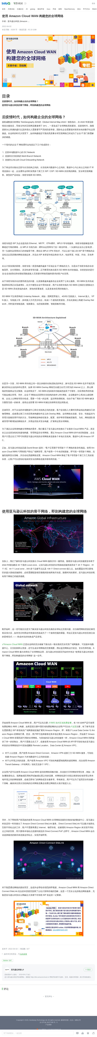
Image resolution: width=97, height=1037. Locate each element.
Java (48, 9)
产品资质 (48, 1025)
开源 (54, 9)
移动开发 (41, 9)
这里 (74, 726)
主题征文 (20, 9)
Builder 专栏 (7, 960)
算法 (79, 9)
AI (27, 9)
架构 (60, 9)
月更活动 (11, 9)
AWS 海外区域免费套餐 (61, 722)
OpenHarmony (69, 9)
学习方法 (86, 9)
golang (32, 9)
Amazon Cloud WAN (13, 644)
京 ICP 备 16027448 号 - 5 (48, 1022)
